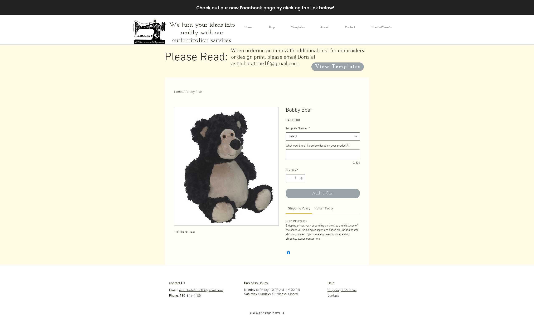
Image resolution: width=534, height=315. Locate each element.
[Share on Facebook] (288, 252)
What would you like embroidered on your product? (318, 146)
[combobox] (323, 136)
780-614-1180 (190, 296)
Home (178, 92)
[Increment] (301, 178)
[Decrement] (289, 178)
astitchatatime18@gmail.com (264, 64)
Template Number (298, 128)
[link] (299, 209)
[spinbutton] (295, 178)
